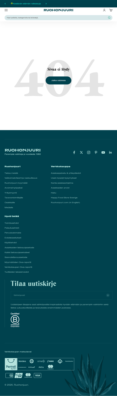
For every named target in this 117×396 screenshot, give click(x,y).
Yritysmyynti (11, 193)
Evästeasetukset (13, 238)
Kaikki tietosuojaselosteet (17, 252)
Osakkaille (10, 202)
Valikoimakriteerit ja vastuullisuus (21, 178)
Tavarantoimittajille (14, 197)
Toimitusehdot (12, 223)
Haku (53, 193)
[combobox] (57, 18)
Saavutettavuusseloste (16, 257)
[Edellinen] (5, 3)
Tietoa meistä (11, 173)
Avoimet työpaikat (13, 188)
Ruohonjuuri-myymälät (16, 183)
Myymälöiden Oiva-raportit (18, 262)
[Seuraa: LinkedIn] (110, 152)
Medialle (9, 207)
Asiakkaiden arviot (60, 188)
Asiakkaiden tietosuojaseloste (19, 247)
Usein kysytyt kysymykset (63, 178)
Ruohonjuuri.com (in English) (65, 202)
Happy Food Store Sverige (64, 197)
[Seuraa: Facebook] (74, 152)
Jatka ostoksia (58, 80)
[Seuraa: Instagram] (89, 152)
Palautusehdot (12, 228)
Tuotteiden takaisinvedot (17, 272)
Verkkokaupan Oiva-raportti (18, 267)
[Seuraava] (46, 3)
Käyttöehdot (11, 242)
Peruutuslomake (13, 233)
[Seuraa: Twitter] (81, 152)
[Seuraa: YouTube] (103, 152)
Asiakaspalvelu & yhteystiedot (66, 173)
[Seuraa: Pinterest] (96, 152)
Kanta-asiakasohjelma (62, 183)
